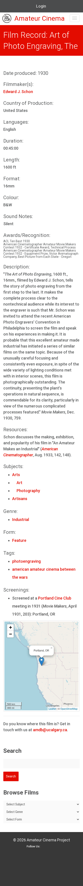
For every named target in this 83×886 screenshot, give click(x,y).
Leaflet (52, 708)
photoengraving (26, 561)
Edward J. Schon (18, 91)
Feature (19, 540)
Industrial (20, 519)
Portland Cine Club (54, 598)
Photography (26, 490)
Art (17, 482)
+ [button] (10, 627)
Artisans (19, 498)
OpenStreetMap (68, 708)
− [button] (10, 634)
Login (41, 6)
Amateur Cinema (39, 18)
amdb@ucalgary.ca (50, 729)
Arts (16, 474)
